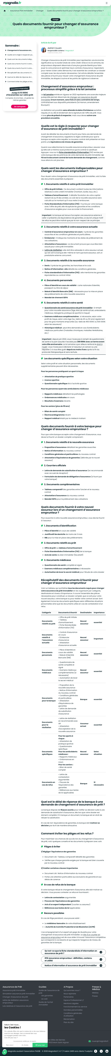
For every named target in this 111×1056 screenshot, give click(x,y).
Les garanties (47, 995)
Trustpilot (89, 1051)
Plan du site (68, 1022)
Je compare (19, 106)
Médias (95, 993)
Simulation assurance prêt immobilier (19, 993)
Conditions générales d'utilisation (73, 1014)
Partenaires (68, 997)
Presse (95, 996)
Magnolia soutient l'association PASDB (24, 1051)
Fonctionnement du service (75, 1006)
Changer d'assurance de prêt (15, 997)
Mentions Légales (71, 1003)
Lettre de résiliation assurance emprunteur (16, 1001)
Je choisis (25, 1045)
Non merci (9, 1045)
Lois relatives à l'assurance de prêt (17, 1006)
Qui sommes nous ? (72, 990)
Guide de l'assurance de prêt (49, 991)
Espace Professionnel (73, 1000)
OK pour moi (40, 1045)
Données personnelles (73, 1010)
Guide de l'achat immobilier (46, 1003)
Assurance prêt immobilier (14, 990)
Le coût (44, 999)
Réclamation (69, 1019)
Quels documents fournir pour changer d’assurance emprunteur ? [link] (75, 10)
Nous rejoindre (70, 993)
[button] (4, 1052)
